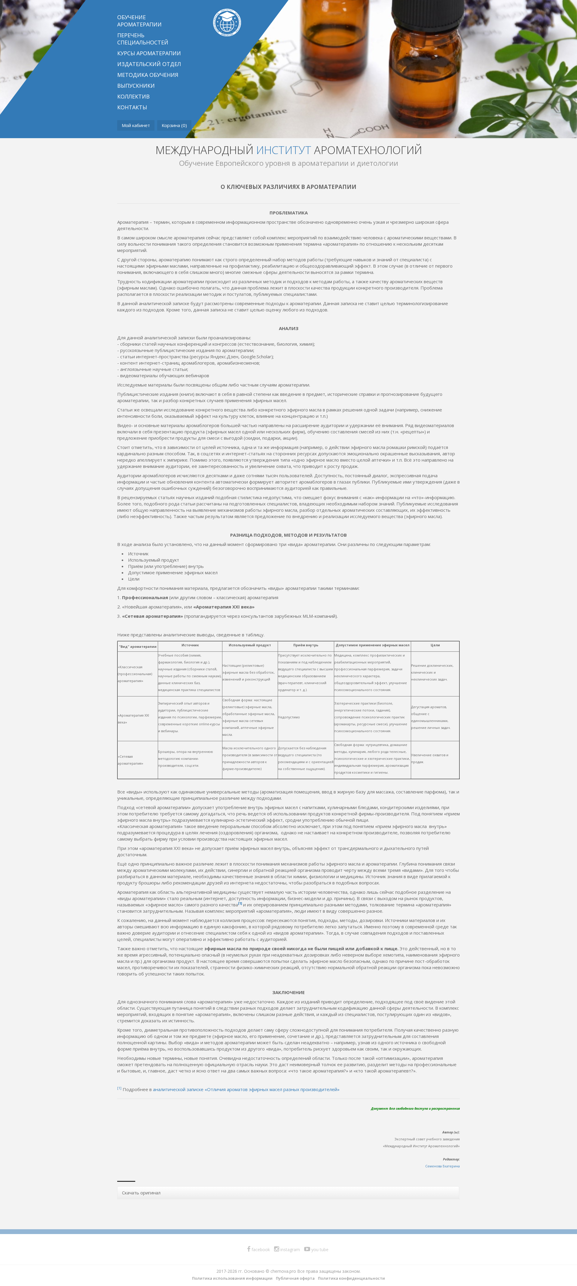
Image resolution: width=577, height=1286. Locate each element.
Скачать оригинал (141, 1193)
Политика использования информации (232, 1278)
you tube (319, 1249)
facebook (260, 1249)
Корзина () (174, 125)
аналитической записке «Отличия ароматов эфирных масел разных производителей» (246, 1089)
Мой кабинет (136, 125)
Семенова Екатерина (442, 1166)
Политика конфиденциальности (351, 1278)
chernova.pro (283, 1271)
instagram (289, 1249)
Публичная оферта (295, 1278)
